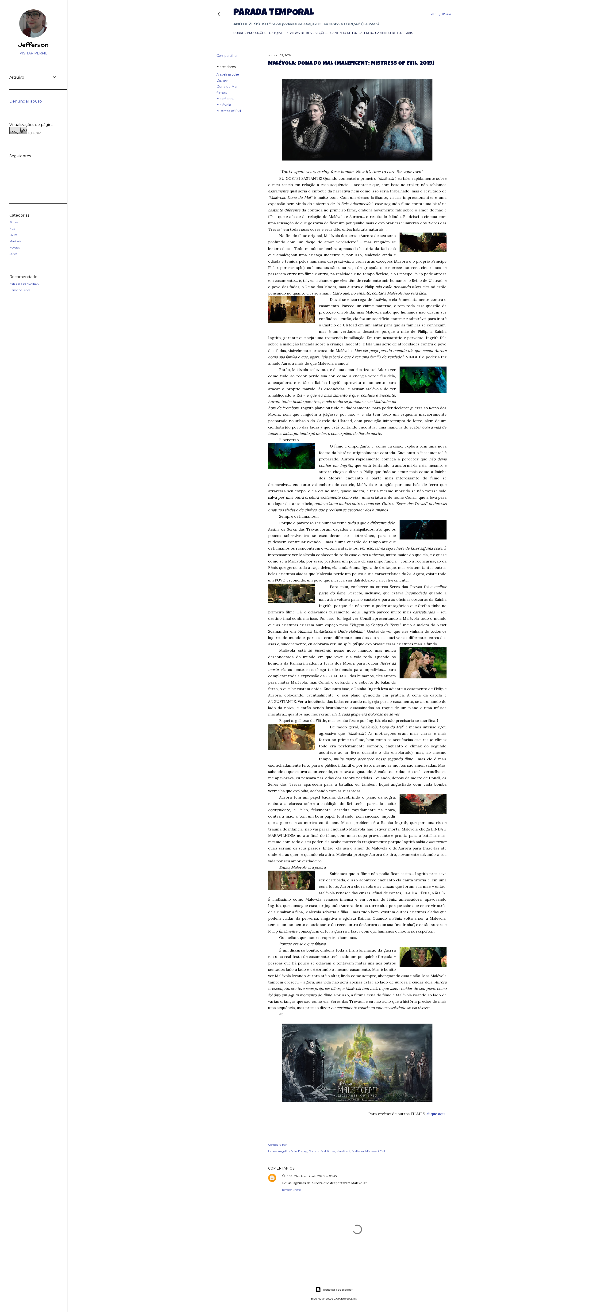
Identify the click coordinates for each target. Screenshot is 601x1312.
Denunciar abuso (25, 101)
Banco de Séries (19, 290)
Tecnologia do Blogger (338, 1289)
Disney (222, 80)
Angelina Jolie (227, 74)
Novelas (14, 247)
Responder (291, 1190)
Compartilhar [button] (227, 56)
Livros (13, 235)
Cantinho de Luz (344, 33)
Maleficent (225, 99)
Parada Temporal (273, 13)
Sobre (238, 33)
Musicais (15, 241)
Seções (321, 33)
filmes (221, 93)
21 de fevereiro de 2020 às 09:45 (315, 1176)
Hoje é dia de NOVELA (24, 283)
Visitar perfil (33, 53)
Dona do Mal (226, 86)
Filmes (13, 222)
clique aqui (436, 1113)
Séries (13, 254)
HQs (12, 228)
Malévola (223, 105)
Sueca (287, 1176)
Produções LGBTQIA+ (265, 33)
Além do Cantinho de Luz (381, 33)
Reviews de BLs (298, 33)
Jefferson (33, 44)
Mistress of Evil (228, 111)
